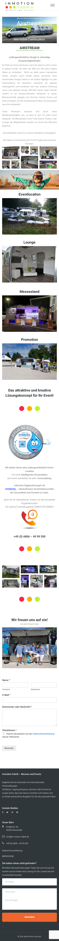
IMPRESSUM (8, 856)
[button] (10, 152)
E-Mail (6, 695)
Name (6, 680)
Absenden (9, 748)
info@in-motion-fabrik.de (17, 837)
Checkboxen (9, 730)
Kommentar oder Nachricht (17, 706)
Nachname (35, 689)
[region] (29, 29)
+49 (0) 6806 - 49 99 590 (17, 843)
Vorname (6, 689)
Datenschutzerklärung (43, 733)
